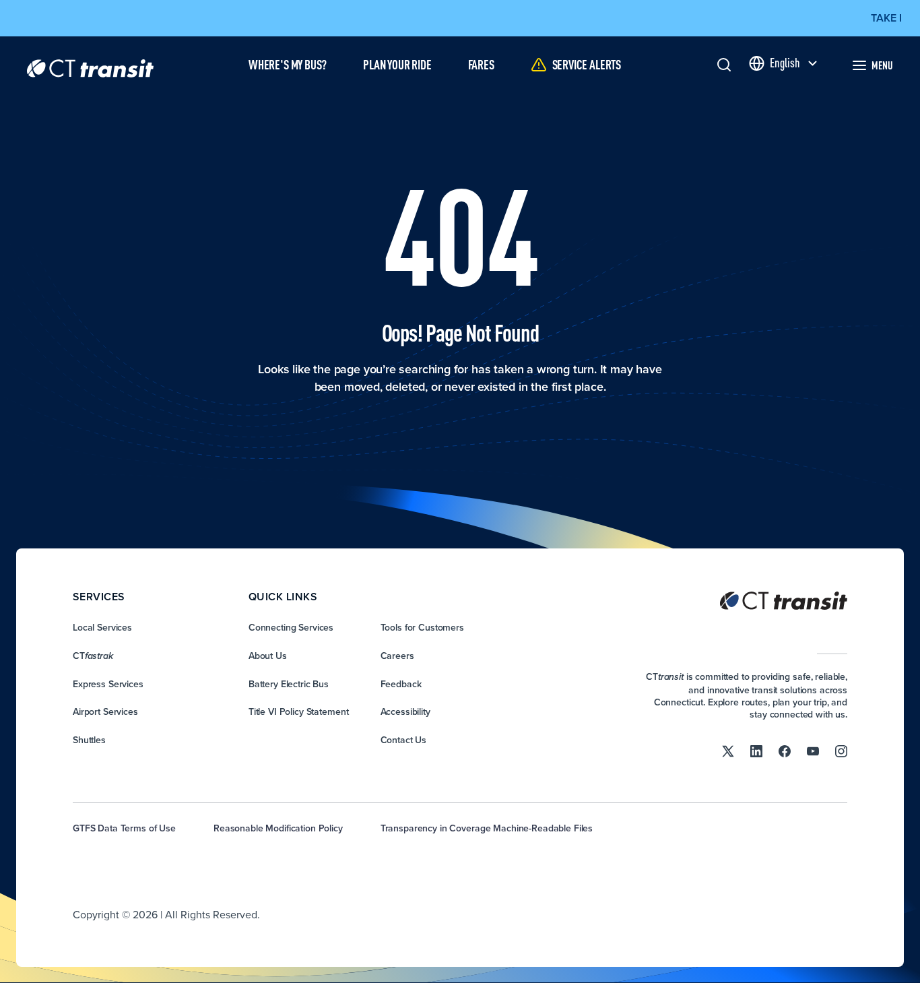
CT (93, 655)
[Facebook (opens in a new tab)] (785, 750)
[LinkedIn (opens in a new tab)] (756, 750)
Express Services (108, 684)
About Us (268, 655)
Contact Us (404, 740)
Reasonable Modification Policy (278, 828)
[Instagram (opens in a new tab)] (841, 750)
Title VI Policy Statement (299, 711)
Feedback (401, 684)
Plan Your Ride (397, 64)
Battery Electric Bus (289, 684)
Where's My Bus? (288, 64)
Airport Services (105, 711)
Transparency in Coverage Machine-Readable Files (487, 828)
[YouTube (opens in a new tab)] (813, 750)
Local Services (102, 627)
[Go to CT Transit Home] (90, 65)
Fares (481, 64)
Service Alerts (586, 64)
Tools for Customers (422, 627)
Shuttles (89, 740)
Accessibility (405, 711)
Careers (397, 655)
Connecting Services (291, 627)
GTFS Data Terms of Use (124, 828)
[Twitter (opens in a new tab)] (728, 750)
